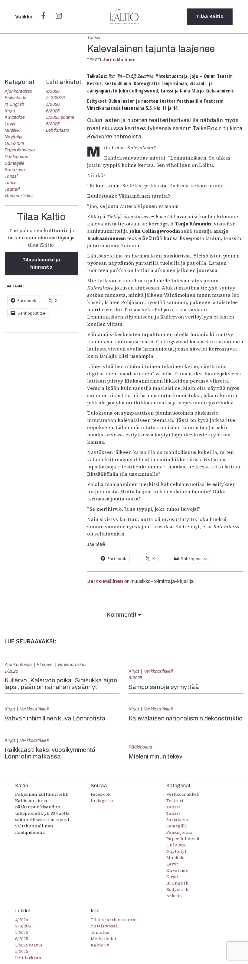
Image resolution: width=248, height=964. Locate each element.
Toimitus (100, 932)
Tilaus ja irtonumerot (114, 920)
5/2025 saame (60, 117)
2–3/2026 (55, 97)
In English (14, 104)
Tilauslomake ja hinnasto (41, 263)
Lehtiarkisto (57, 130)
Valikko (24, 16)
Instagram (102, 800)
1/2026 (53, 104)
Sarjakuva (15, 169)
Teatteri (12, 189)
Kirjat (10, 110)
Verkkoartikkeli (19, 195)
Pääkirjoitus (16, 156)
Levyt (10, 123)
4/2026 (53, 91)
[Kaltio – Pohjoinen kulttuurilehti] (124, 16)
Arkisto (174, 896)
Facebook (101, 794)
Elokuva (45, 664)
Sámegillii (14, 163)
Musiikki (13, 130)
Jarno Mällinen (118, 59)
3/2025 (135, 677)
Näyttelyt (13, 136)
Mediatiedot (103, 939)
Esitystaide (16, 97)
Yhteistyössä (104, 926)
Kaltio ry (100, 945)
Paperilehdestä (20, 149)
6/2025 (53, 110)
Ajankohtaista (18, 91)
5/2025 (53, 123)
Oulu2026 (14, 143)
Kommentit (122, 614)
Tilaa (210, 16)
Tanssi (93, 37)
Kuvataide (15, 117)
